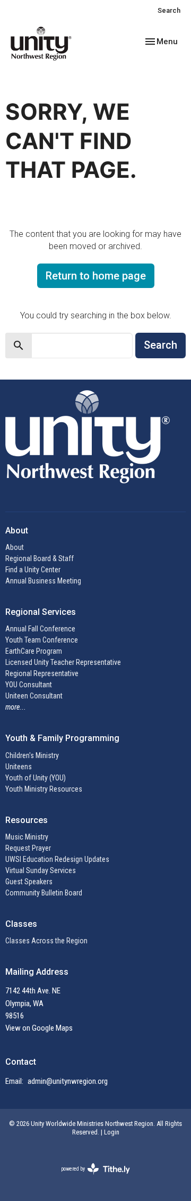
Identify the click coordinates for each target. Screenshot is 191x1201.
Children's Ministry (32, 755)
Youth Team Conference (41, 640)
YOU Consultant (28, 684)
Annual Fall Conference (40, 628)
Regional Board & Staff (39, 558)
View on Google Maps (39, 1028)
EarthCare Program (33, 651)
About (14, 547)
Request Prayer (28, 848)
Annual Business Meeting (43, 581)
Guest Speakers (29, 881)
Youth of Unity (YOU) (35, 778)
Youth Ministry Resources (43, 789)
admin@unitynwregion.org (68, 1081)
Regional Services (40, 612)
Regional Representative (42, 673)
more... (15, 707)
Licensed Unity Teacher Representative (63, 662)
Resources (26, 820)
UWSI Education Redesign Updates (57, 859)
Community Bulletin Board (43, 893)
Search (169, 10)
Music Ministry (26, 837)
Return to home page (96, 275)
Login (111, 1132)
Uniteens (18, 766)
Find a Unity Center (32, 569)
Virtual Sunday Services (40, 870)
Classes (21, 924)
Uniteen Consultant (34, 696)
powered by (89, 1178)
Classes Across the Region (46, 940)
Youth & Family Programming (62, 738)
